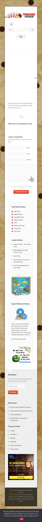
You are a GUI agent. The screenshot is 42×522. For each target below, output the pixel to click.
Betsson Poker (18, 220)
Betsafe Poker (18, 214)
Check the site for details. (18, 339)
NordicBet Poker (19, 217)
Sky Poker (17, 231)
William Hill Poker (19, 225)
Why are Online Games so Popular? (20, 407)
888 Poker (17, 211)
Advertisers (13, 434)
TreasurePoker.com (21, 490)
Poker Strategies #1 (16, 414)
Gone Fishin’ (17, 256)
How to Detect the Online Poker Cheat (21, 411)
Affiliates (12, 438)
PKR (15, 223)
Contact (12, 431)
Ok (22, 519)
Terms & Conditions (16, 445)
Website (28, 160)
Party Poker (17, 228)
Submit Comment (21, 192)
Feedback (13, 442)
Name (28, 148)
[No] (39, 515)
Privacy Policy (14, 449)
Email (28, 154)
